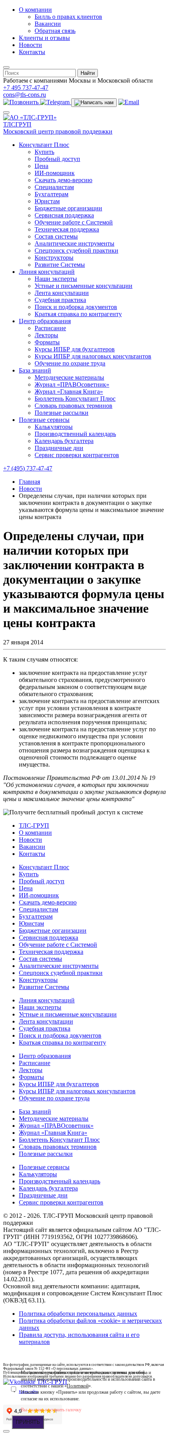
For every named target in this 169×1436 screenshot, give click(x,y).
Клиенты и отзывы (44, 37)
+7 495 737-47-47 (25, 87)
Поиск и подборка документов (76, 307)
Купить (44, 151)
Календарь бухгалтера (64, 441)
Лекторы (46, 335)
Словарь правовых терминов (73, 405)
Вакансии (48, 23)
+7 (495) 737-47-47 (27, 468)
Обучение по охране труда (70, 363)
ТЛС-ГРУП (34, 825)
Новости (30, 45)
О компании (35, 9)
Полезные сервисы (44, 419)
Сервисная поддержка (64, 215)
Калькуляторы (54, 426)
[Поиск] (6, 67)
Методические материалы (69, 377)
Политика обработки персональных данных (78, 1313)
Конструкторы (54, 257)
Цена (41, 166)
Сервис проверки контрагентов (77, 455)
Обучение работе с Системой (74, 222)
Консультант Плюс (44, 144)
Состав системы (56, 236)
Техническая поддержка (67, 229)
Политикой (77, 1386)
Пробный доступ (57, 159)
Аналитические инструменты (74, 243)
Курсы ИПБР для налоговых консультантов (93, 356)
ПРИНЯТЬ (28, 1422)
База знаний (35, 370)
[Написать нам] (94, 102)
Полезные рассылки (61, 412)
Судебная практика (60, 300)
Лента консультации (62, 292)
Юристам (47, 201)
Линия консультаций (47, 271)
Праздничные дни (59, 448)
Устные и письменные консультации (83, 285)
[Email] (128, 102)
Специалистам (54, 187)
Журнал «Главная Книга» (69, 391)
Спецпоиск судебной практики (76, 250)
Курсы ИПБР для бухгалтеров (75, 349)
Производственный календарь (75, 433)
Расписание (50, 328)
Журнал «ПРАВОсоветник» (72, 384)
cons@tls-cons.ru (24, 94)
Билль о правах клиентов (68, 16)
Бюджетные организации (68, 208)
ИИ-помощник (55, 173)
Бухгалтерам (51, 194)
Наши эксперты (56, 278)
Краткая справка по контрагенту (78, 314)
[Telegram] (55, 102)
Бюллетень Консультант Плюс (75, 398)
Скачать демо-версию (63, 180)
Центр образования (45, 321)
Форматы (47, 342)
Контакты (32, 52)
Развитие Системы (60, 264)
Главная (29, 481)
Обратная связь (55, 30)
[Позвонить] (21, 102)
